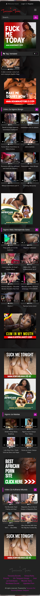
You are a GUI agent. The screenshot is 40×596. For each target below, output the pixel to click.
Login (23, 4)
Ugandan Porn (28, 583)
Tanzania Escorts (14, 576)
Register (30, 4)
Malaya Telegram (23, 590)
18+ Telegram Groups (21, 578)
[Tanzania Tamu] (16, 10)
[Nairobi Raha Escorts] (20, 48)
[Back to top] (33, 590)
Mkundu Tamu (26, 581)
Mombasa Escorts (12, 583)
